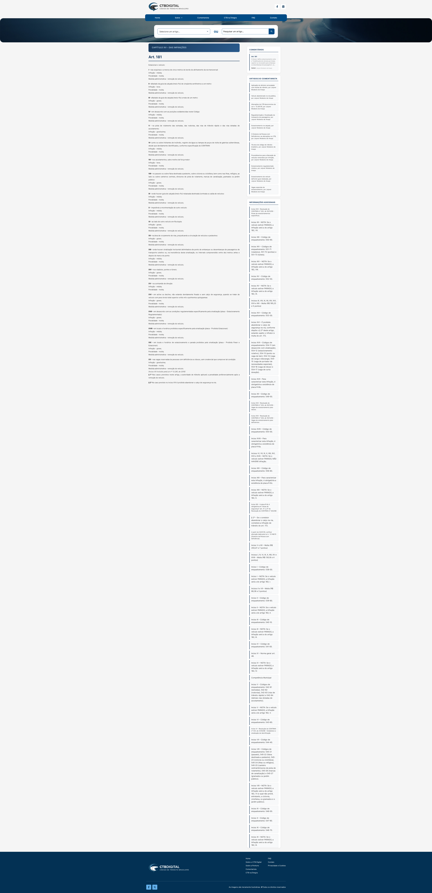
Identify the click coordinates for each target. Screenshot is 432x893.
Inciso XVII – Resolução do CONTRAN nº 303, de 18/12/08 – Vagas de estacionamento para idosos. (262, 406)
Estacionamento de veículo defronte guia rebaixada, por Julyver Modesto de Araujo (261, 179)
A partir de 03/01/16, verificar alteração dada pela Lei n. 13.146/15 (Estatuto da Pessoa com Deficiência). (263, 535)
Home (157, 18)
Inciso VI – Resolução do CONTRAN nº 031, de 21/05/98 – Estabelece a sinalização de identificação (263, 731)
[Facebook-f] (277, 6)
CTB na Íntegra (230, 18)
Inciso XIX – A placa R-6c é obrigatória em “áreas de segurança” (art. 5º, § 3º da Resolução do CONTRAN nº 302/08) (264, 507)
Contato (273, 18)
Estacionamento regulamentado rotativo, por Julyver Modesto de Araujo (262, 168)
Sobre (177, 18)
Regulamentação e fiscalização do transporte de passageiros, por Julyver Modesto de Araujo (263, 117)
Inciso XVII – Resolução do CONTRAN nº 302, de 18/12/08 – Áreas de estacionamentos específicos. (262, 212)
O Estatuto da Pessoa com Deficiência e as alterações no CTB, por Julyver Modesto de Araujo (263, 136)
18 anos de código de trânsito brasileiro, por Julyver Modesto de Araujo (263, 147)
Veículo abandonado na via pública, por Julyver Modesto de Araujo (263, 97)
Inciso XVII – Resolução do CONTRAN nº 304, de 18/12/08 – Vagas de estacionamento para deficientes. (262, 419)
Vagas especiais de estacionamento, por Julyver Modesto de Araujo (261, 189)
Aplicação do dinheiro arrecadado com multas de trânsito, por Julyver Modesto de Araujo (263, 87)
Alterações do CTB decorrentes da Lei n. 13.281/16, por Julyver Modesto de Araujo (263, 106)
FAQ (253, 18)
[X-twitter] (154, 887)
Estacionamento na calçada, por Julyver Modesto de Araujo (262, 127)
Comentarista (203, 18)
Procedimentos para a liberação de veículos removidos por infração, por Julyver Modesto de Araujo (263, 157)
